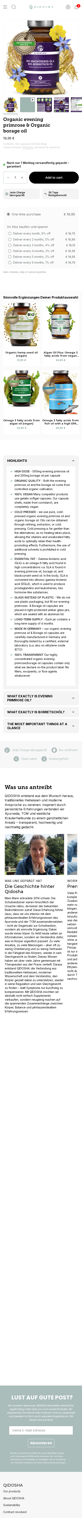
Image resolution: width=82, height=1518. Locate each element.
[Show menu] (5, 7)
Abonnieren (41, 1442)
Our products (11, 1491)
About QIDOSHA (13, 1498)
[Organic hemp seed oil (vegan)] (21, 324)
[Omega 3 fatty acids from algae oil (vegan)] (21, 392)
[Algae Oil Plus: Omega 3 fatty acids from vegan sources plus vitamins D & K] (60, 324)
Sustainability (11, 1505)
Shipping (27, 147)
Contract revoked (14, 1512)
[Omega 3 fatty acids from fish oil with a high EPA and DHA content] (60, 392)
